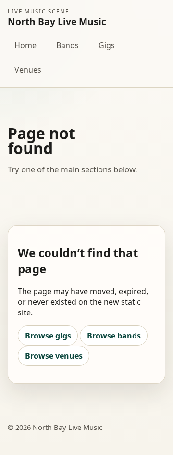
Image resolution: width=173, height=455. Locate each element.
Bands (67, 45)
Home (25, 45)
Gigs (107, 45)
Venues (27, 70)
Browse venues (54, 356)
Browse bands (114, 335)
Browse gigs (48, 335)
